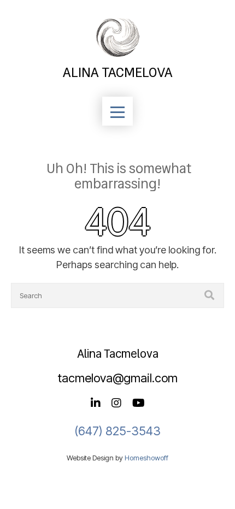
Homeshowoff (146, 457)
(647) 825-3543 (117, 431)
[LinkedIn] (96, 403)
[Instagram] (116, 403)
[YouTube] (138, 403)
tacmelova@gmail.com (117, 378)
